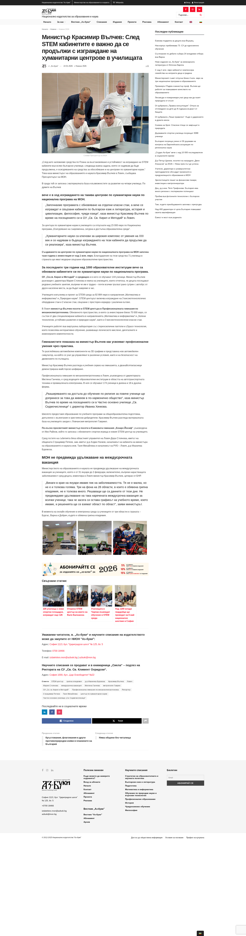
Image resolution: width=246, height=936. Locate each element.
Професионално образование (140, 799)
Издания (117, 22)
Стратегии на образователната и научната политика (141, 777)
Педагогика (131, 786)
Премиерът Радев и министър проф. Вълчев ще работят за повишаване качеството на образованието (177, 89)
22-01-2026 (68, 66)
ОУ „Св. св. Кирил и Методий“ (56, 690)
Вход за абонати (92, 782)
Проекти (132, 22)
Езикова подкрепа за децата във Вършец (174, 41)
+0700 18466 (48, 806)
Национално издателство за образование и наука (70, 16)
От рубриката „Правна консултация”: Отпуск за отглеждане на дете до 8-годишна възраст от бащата (177, 108)
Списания (102, 22)
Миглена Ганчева (92, 686)
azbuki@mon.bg (87, 657)
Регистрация (198, 3)
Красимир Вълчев (116, 681)
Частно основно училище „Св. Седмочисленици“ (64, 698)
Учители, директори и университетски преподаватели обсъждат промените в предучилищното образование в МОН (173, 172)
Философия (131, 810)
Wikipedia (119, 3)
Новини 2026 (64, 29)
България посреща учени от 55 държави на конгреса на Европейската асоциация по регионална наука (175, 144)
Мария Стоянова (50, 686)
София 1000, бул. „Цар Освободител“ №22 (72, 675)
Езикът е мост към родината (168, 217)
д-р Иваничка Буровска (95, 681)
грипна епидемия (74, 681)
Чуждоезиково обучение (137, 806)
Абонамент (163, 22)
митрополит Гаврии (111, 686)
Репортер (126, 690)
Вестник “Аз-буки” (93, 814)
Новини (53, 29)
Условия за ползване (174, 838)
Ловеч (129, 681)
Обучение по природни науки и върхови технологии (141, 794)
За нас (60, 22)
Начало (47, 22)
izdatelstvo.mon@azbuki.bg (63, 657)
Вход (188, 3)
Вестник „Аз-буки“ (81, 22)
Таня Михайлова (70, 694)
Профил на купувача (195, 838)
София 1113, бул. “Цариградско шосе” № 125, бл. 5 (76, 644)
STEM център (57, 681)
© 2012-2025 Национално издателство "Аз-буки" (61, 838)
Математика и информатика (139, 789)
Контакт (179, 22)
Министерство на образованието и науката (91, 3)
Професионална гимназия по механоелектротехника (95, 690)
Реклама (146, 22)
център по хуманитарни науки (94, 694)
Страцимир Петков (51, 694)
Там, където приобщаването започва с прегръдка (178, 204)
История (129, 803)
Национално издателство (56, 3)
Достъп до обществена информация (146, 838)
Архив (87, 822)
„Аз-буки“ (54, 66)
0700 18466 (58, 651)
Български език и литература (140, 782)
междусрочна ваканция (71, 686)
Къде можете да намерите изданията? (97, 777)
